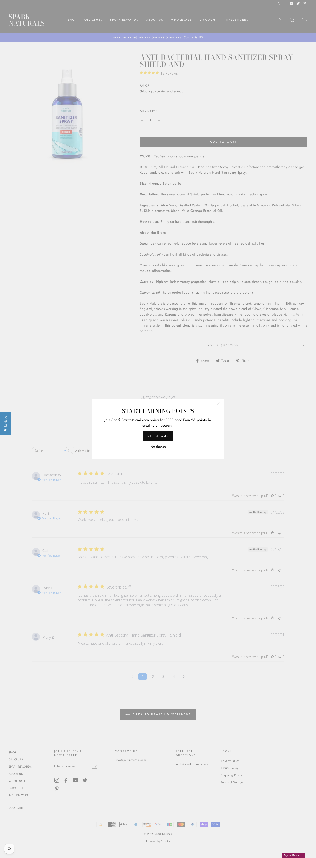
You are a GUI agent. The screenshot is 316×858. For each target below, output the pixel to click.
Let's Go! (158, 436)
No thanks (158, 446)
